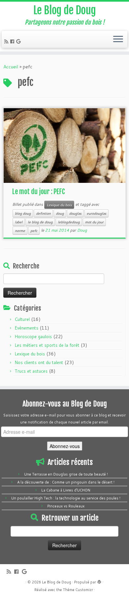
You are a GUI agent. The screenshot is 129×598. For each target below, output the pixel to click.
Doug (82, 230)
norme (20, 230)
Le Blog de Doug (64, 10)
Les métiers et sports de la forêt (47, 345)
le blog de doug (40, 222)
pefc (33, 230)
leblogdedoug (69, 222)
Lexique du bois (59, 204)
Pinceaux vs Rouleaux (66, 506)
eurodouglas (96, 213)
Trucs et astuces (31, 371)
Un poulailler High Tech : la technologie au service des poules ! (65, 498)
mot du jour (94, 222)
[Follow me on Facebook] (13, 41)
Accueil (10, 66)
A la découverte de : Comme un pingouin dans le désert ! (65, 482)
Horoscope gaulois (33, 336)
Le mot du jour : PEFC (38, 191)
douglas (75, 213)
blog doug (23, 213)
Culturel (22, 319)
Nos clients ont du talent (39, 362)
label (18, 222)
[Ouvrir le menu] (118, 39)
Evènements (26, 328)
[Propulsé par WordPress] (99, 580)
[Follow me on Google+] (19, 41)
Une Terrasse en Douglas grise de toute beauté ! (66, 474)
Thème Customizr (78, 589)
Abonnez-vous (65, 446)
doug (60, 213)
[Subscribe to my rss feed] (7, 41)
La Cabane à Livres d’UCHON (65, 490)
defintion (43, 213)
